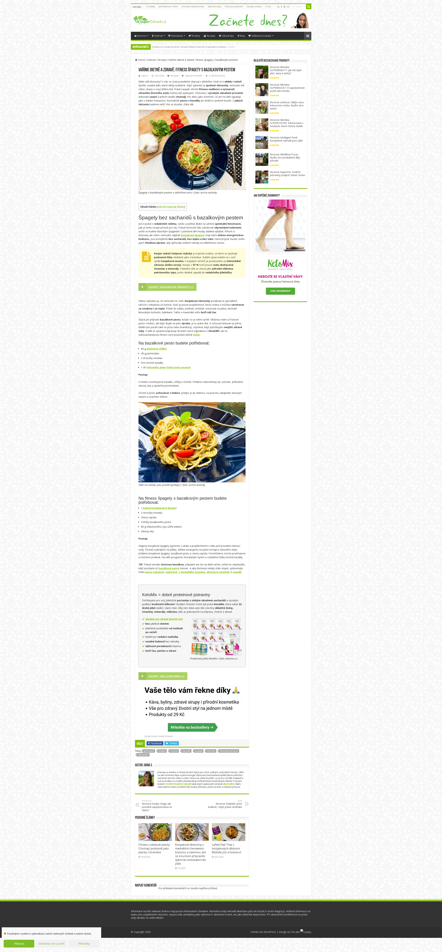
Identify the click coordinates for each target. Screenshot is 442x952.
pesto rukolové (154, 572)
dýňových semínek (218, 572)
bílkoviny (149, 751)
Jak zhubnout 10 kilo (168, 6)
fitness (174, 751)
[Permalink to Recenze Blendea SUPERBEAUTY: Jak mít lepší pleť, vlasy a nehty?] (261, 71)
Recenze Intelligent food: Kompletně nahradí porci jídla (286, 139)
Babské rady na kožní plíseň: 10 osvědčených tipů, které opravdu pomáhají (188, 47)
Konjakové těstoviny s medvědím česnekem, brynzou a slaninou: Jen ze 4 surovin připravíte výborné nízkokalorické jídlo (190, 854)
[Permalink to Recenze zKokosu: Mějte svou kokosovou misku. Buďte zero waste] (261, 107)
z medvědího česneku (192, 572)
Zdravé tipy (228, 35)
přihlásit (212, 888)
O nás (268, 6)
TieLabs (295, 932)
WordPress (270, 932)
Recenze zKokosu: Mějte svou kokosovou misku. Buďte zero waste (287, 105)
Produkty (150, 6)
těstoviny (143, 755)
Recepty (211, 35)
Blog (242, 35)
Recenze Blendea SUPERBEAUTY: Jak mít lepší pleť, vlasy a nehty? (285, 70)
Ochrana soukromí (234, 6)
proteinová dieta (229, 751)
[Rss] (278, 7)
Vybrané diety (214, 6)
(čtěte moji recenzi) (178, 367)
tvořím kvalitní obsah (178, 783)
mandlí (237, 572)
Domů (141, 59)
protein (211, 751)
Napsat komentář (193, 75)
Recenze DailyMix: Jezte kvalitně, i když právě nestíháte (225, 804)
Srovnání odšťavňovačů (192, 6)
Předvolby (84, 943)
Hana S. (145, 75)
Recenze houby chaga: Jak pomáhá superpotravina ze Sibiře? (157, 805)
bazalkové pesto (168, 568)
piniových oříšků (157, 348)
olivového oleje (156, 367)
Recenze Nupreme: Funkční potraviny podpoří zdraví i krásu (287, 173)
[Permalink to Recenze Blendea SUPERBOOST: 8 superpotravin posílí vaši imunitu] (261, 89)
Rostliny (196, 35)
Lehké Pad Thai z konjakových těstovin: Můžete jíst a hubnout (226, 848)
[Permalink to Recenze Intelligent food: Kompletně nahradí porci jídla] (261, 142)
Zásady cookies (254, 6)
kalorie (186, 751)
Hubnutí (158, 35)
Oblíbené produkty (261, 35)
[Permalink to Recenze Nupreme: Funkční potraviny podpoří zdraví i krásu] (261, 176)
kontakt (229, 783)
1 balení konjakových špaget (159, 508)
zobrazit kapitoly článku (170, 206)
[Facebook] (281, 7)
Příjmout (19, 943)
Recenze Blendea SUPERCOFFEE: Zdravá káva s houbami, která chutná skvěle (286, 123)
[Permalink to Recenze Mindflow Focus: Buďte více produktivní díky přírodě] (261, 159)
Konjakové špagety (193, 235)
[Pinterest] (284, 7)
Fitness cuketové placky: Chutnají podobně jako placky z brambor (154, 848)
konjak (198, 751)
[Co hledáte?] (308, 6)
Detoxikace (177, 35)
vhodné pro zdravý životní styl (164, 619)
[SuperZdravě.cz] (149, 19)
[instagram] (288, 7)
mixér (196, 334)
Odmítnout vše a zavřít (51, 943)
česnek (162, 751)
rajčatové (171, 572)
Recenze (141, 35)
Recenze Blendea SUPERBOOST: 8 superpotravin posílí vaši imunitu (287, 88)
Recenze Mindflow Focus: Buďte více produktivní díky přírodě (285, 157)
